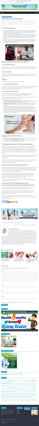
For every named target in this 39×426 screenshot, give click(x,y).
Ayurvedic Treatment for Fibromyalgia (18, 383)
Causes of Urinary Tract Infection (23, 386)
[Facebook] (3, 202)
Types (8, 24)
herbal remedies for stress (33, 393)
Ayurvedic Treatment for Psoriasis (6, 384)
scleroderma (8, 86)
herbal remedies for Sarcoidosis (21, 391)
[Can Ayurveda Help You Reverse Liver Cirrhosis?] (19, 252)
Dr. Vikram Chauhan (11, 20)
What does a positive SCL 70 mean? (24, 24)
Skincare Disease (20, 397)
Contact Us (18, 413)
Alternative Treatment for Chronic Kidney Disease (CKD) (25, 1)
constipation (30, 386)
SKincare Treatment (28, 397)
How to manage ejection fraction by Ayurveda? (12, 222)
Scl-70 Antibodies (31, 21)
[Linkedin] (7, 202)
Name (2, 285)
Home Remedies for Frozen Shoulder (6, 259)
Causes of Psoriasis (15, 386)
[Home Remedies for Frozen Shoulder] (7, 252)
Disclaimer (18, 412)
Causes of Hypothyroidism (8, 386)
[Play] (2, 330)
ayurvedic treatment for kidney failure (30, 383)
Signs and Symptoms (11, 397)
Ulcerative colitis (25, 400)
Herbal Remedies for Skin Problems (23, 393)
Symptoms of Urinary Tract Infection (16, 400)
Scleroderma (16, 31)
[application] (19, 321)
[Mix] (13, 202)
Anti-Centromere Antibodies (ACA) (26, 20)
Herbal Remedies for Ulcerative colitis (10, 394)
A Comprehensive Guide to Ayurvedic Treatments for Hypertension (31, 260)
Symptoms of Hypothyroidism (6, 400)
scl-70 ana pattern (26, 21)
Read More (23, 244)
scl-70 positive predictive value (8, 22)
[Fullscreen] (36, 330)
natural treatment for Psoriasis (16, 396)
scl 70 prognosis (20, 21)
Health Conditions (8, 16)
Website (2, 296)
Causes (29, 384)
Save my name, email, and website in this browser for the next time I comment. (17, 302)
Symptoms (4, 399)
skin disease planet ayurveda (26, 22)
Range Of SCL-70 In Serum (14, 21)
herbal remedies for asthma (30, 388)
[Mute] (34, 330)
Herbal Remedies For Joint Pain (25, 389)
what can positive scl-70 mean (14, 24)
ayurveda (12, 381)
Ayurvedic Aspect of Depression (23, 380)
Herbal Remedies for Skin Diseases (11, 393)
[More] (17, 202)
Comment (3, 270)
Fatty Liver (24, 388)
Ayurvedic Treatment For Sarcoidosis (20, 384)
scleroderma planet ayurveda (17, 22)
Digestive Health (19, 388)
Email (2, 290)
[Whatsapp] (15, 202)
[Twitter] (5, 202)
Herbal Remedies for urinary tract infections (26, 394)
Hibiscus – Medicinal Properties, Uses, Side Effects (26, 225)
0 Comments (17, 20)
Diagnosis (13, 388)
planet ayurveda (25, 396)
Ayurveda (3, 16)
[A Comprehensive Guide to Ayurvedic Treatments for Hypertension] (32, 252)
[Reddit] (11, 202)
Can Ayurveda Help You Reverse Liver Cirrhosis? (19, 259)
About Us (18, 410)
